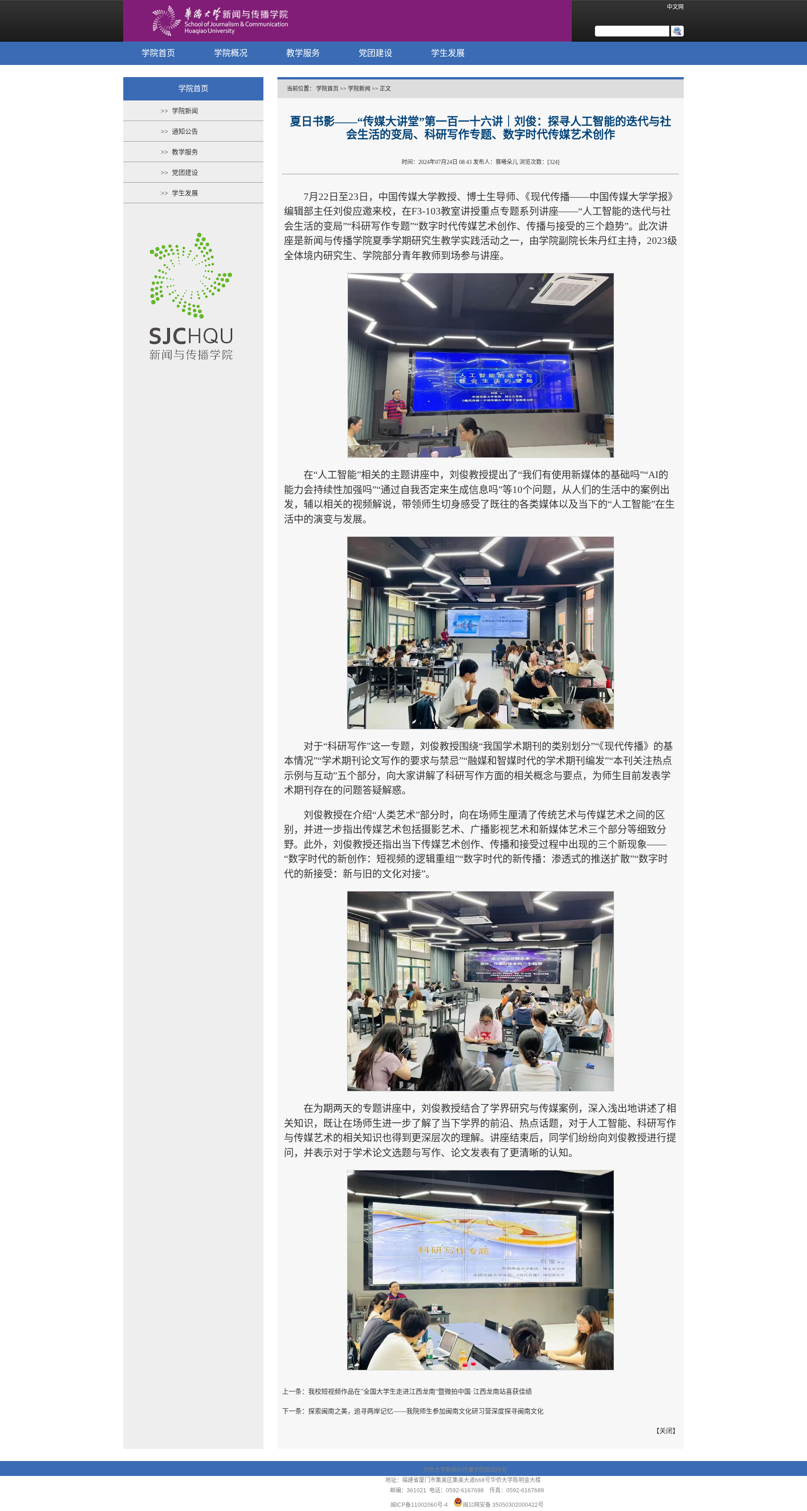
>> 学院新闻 (179, 110)
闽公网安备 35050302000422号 (503, 1505)
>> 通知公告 (179, 131)
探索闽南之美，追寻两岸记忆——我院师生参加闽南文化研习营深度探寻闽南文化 (426, 1411)
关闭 (665, 1430)
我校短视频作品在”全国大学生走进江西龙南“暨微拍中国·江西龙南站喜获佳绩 (420, 1391)
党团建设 (375, 53)
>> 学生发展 (179, 193)
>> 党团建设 (179, 172)
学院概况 (231, 53)
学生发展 (448, 53)
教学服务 (303, 53)
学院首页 (158, 53)
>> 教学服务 (179, 152)
